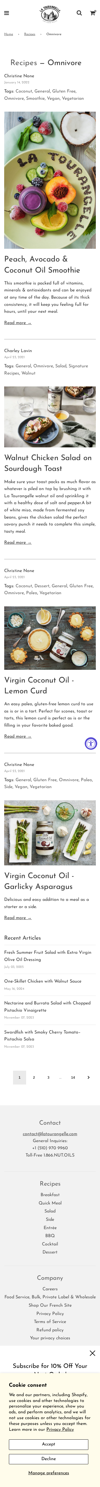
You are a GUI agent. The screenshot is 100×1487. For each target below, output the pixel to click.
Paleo (31, 593)
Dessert (41, 586)
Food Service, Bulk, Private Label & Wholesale (50, 1297)
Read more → (18, 323)
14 (73, 1078)
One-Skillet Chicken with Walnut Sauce (42, 981)
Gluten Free (64, 91)
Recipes (29, 34)
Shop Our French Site (50, 1305)
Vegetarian (73, 98)
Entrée (50, 1228)
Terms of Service (50, 1322)
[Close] (92, 1353)
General (42, 91)
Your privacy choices (50, 1338)
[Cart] (92, 14)
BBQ (50, 1236)
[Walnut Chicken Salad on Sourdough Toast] (50, 416)
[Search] (79, 14)
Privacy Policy (60, 1429)
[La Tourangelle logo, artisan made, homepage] (50, 14)
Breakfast (50, 1195)
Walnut (28, 373)
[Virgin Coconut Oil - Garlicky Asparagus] (50, 832)
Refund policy (50, 1330)
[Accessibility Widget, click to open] (91, 743)
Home (8, 34)
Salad (60, 366)
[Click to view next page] (89, 1077)
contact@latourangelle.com (50, 1134)
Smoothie (35, 98)
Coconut (24, 91)
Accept (48, 1444)
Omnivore (14, 98)
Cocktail (50, 1244)
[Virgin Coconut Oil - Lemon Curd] (50, 638)
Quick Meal (50, 1203)
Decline (48, 1459)
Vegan (53, 98)
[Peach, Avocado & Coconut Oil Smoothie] (50, 180)
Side (8, 787)
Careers (50, 1289)
